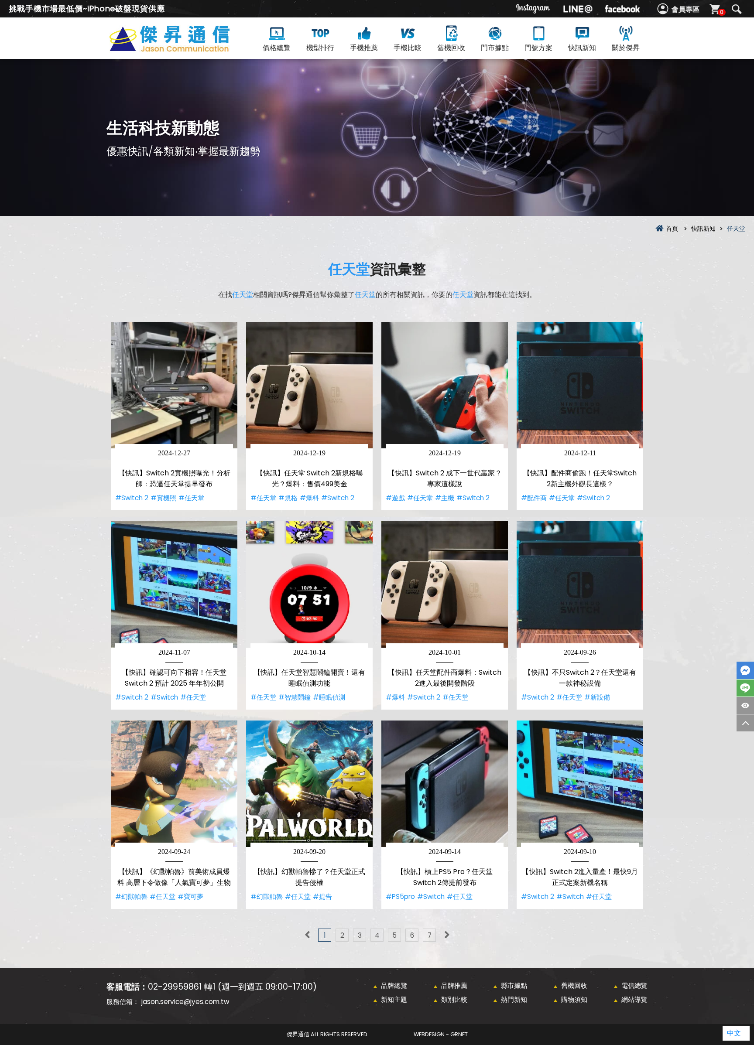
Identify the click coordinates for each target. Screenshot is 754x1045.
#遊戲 (395, 497)
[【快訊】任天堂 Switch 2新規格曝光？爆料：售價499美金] (309, 385)
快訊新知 (582, 48)
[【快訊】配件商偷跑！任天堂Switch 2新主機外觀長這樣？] (580, 385)
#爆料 (309, 497)
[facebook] (622, 8)
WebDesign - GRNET (441, 1034)
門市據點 (495, 48)
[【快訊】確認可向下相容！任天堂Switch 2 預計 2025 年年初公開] (174, 584)
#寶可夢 (190, 896)
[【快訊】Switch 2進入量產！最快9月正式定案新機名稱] (580, 784)
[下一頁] (446, 935)
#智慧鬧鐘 (294, 697)
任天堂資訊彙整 (185, 48)
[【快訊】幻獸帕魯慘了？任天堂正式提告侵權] (309, 784)
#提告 (322, 896)
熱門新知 (514, 999)
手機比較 (408, 48)
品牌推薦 (454, 985)
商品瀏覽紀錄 (745, 705)
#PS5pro (400, 896)
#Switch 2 (131, 497)
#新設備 (597, 697)
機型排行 (320, 48)
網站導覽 (634, 999)
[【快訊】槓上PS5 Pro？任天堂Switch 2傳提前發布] (444, 784)
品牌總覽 (394, 985)
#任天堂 (191, 497)
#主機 (444, 497)
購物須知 (574, 999)
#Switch (164, 697)
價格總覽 (277, 48)
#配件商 (534, 497)
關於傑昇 (626, 48)
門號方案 (538, 48)
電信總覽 (634, 985)
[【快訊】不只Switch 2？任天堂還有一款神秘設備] (580, 584)
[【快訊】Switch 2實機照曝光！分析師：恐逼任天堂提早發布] (174, 385)
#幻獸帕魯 (131, 896)
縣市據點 (514, 985)
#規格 (288, 497)
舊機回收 (451, 48)
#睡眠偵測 (329, 697)
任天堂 (349, 269)
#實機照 (163, 497)
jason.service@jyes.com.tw (185, 1001)
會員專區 (685, 9)
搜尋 (736, 9)
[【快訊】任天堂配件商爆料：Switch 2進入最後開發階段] (444, 584)
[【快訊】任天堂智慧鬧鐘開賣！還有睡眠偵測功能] (309, 584)
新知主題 (394, 999)
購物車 (721, 12)
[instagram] (533, 8)
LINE (745, 688)
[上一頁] (307, 935)
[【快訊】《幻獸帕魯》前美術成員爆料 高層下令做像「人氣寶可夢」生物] (174, 784)
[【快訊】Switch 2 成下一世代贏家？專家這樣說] (444, 385)
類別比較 (454, 999)
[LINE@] (578, 8)
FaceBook (745, 670)
